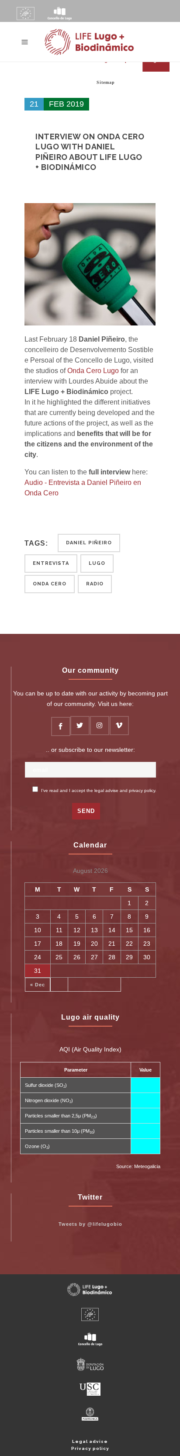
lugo (97, 563)
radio (95, 584)
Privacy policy (90, 1448)
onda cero (49, 584)
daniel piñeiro (89, 543)
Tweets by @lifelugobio (90, 1224)
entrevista (51, 563)
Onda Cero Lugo (93, 370)
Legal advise (90, 1441)
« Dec (37, 984)
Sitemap (106, 82)
